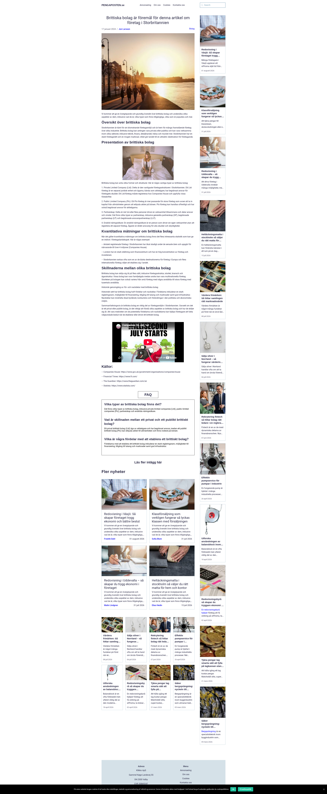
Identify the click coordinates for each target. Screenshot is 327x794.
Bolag (192, 28)
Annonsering (145, 5)
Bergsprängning (208, 731)
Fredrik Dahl (109, 539)
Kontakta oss (179, 5)
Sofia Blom (157, 539)
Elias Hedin (157, 605)
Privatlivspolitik (245, 789)
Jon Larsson (124, 29)
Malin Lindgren (111, 605)
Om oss (157, 5)
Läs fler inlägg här (148, 462)
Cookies (166, 5)
